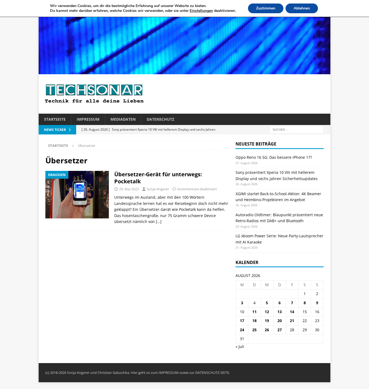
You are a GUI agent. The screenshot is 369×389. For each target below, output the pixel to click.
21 (292, 320)
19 (267, 320)
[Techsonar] (184, 71)
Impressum (88, 119)
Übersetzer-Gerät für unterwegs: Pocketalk (158, 178)
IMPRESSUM (169, 372)
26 (267, 329)
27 (279, 329)
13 (279, 311)
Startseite (55, 119)
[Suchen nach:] (297, 129)
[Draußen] (77, 195)
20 (279, 320)
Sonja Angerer (158, 189)
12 (267, 311)
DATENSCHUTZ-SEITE (212, 372)
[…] (159, 221)
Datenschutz (160, 119)
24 (242, 329)
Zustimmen (265, 8)
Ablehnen (302, 8)
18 (254, 320)
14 (292, 311)
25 (254, 329)
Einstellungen (201, 10)
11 (254, 311)
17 (242, 320)
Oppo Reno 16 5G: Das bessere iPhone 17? (274, 157)
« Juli (240, 346)
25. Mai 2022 (129, 189)
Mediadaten (123, 119)
